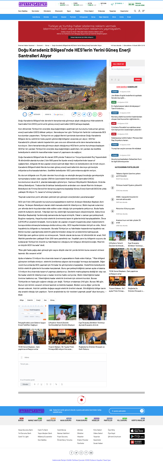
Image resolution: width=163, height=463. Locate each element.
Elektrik (30, 300)
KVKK (87, 460)
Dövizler (46, 17)
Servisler (35, 11)
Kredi (129, 17)
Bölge (22, 300)
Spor (69, 11)
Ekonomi (59, 11)
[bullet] (50, 384)
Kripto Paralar (138, 419)
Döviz (114, 17)
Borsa (93, 17)
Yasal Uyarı (107, 460)
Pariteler (73, 17)
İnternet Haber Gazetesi (26, 45)
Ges (45, 300)
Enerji (38, 300)
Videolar (101, 11)
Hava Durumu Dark (25, 430)
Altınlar (55, 17)
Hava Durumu (65, 419)
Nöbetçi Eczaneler (45, 436)
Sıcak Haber (98, 443)
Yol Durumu (122, 419)
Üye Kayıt (111, 433)
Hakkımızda (56, 460)
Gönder (25, 384)
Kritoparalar (84, 17)
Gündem (47, 11)
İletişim (63, 460)
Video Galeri (98, 433)
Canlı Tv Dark (43, 430)
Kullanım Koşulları (96, 460)
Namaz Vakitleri (35, 419)
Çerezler (82, 460)
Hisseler (63, 17)
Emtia (122, 17)
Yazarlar (112, 11)
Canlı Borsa (36, 17)
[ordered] (47, 384)
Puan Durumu (81, 419)
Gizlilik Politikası (72, 460)
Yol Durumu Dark (24, 433)
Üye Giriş (111, 430)
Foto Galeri (89, 11)
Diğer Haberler (104, 17)
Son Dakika (22, 11)
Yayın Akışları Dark (45, 433)
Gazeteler (124, 11)
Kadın (77, 11)
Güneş (52, 300)
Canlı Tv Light (23, 436)
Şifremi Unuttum (114, 436)
